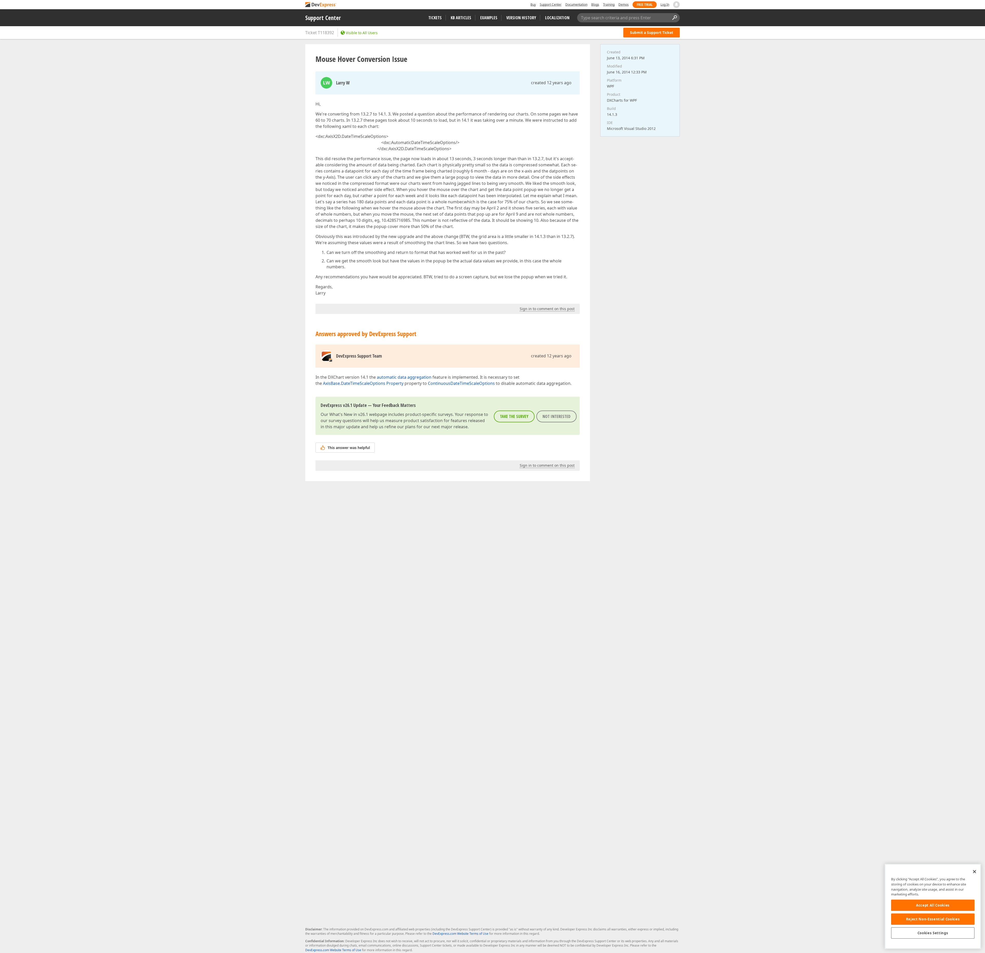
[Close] (974, 871)
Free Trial (645, 4)
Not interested (556, 416)
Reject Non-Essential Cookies (933, 919)
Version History (521, 18)
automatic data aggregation (404, 377)
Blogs (595, 4)
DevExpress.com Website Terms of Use (460, 933)
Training (609, 4)
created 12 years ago (551, 82)
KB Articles (461, 18)
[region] (933, 906)
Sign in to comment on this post (547, 308)
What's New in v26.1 (348, 414)
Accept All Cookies (933, 905)
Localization (557, 18)
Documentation (576, 4)
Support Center (551, 4)
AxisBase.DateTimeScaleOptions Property (363, 383)
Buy (533, 4)
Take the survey (514, 416)
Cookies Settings (933, 933)
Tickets (435, 18)
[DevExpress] (321, 5)
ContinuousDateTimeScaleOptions (461, 383)
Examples (488, 18)
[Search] (674, 17)
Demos (623, 4)
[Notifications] (676, 4)
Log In (665, 4)
